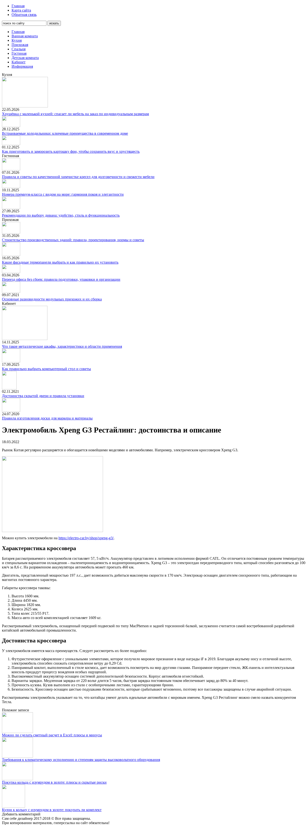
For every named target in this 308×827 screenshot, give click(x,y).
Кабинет (19, 62)
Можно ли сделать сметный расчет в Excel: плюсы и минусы (52, 735)
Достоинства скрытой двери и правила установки (43, 396)
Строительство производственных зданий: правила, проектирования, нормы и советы (73, 240)
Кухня (17, 40)
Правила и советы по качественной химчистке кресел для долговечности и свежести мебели (78, 177)
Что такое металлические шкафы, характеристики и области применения (62, 346)
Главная (18, 6)
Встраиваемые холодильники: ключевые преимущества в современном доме (65, 133)
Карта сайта (21, 10)
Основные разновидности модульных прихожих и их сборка (52, 299)
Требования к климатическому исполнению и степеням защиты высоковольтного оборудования (81, 760)
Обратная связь (24, 15)
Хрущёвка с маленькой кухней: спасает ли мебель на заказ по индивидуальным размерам (75, 114)
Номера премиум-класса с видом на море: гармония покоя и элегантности (63, 194)
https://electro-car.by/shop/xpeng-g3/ (86, 538)
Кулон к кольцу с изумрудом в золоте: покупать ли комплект (52, 810)
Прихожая (20, 45)
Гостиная (19, 53)
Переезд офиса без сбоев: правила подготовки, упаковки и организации (61, 279)
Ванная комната (25, 36)
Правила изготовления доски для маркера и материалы (47, 418)
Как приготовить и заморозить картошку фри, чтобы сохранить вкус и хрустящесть (71, 151)
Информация (22, 66)
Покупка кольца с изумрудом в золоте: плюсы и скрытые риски (54, 782)
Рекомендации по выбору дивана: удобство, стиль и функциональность (61, 215)
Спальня (19, 49)
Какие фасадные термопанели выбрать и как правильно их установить (60, 262)
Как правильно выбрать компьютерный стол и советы (46, 369)
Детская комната (25, 58)
